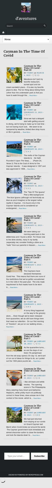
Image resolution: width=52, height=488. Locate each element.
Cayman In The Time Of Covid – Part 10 (32, 68)
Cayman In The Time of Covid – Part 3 (32, 336)
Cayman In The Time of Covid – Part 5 (32, 257)
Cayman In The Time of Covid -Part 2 (34, 370)
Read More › (33, 95)
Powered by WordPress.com (30, 475)
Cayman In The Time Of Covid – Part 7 (32, 178)
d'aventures (26, 18)
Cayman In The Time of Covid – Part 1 (32, 407)
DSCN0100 (13, 475)
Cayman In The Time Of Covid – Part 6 (32, 218)
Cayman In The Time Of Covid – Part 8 (32, 142)
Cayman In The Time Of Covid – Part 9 (32, 105)
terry (30, 73)
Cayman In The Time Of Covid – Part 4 (32, 297)
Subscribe (39, 456)
